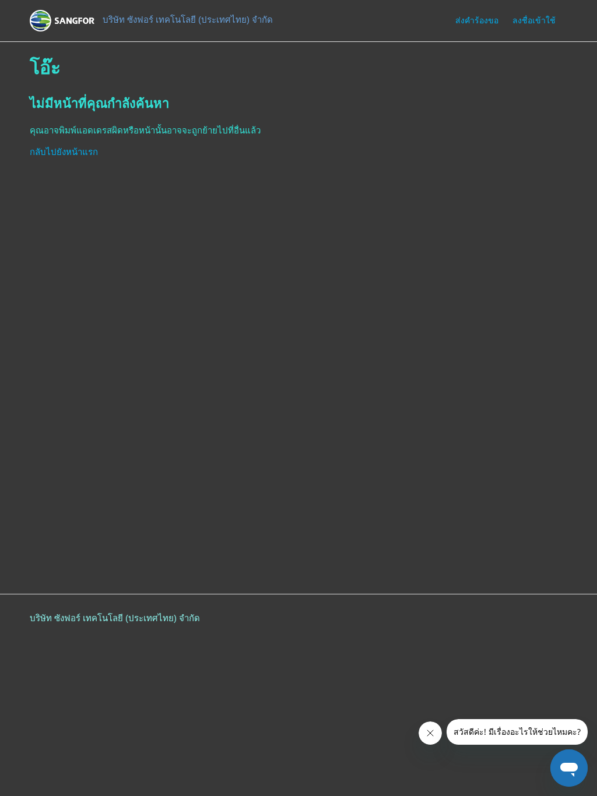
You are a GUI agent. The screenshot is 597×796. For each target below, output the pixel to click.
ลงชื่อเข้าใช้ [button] (534, 20)
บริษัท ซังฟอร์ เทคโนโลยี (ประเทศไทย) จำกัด (115, 618)
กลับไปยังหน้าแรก (64, 152)
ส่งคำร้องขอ (476, 20)
